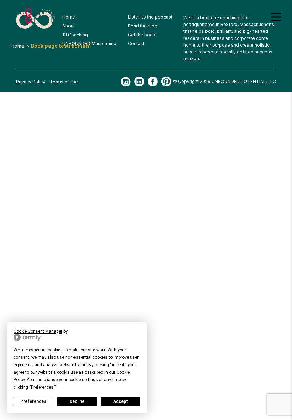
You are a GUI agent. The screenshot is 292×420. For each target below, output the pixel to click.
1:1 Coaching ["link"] (75, 34)
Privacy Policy (30, 81)
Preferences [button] (42, 387)
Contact (136, 43)
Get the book (141, 34)
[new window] (126, 81)
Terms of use (64, 81)
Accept (120, 401)
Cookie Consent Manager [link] (38, 331)
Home (18, 46)
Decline (76, 401)
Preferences (33, 401)
